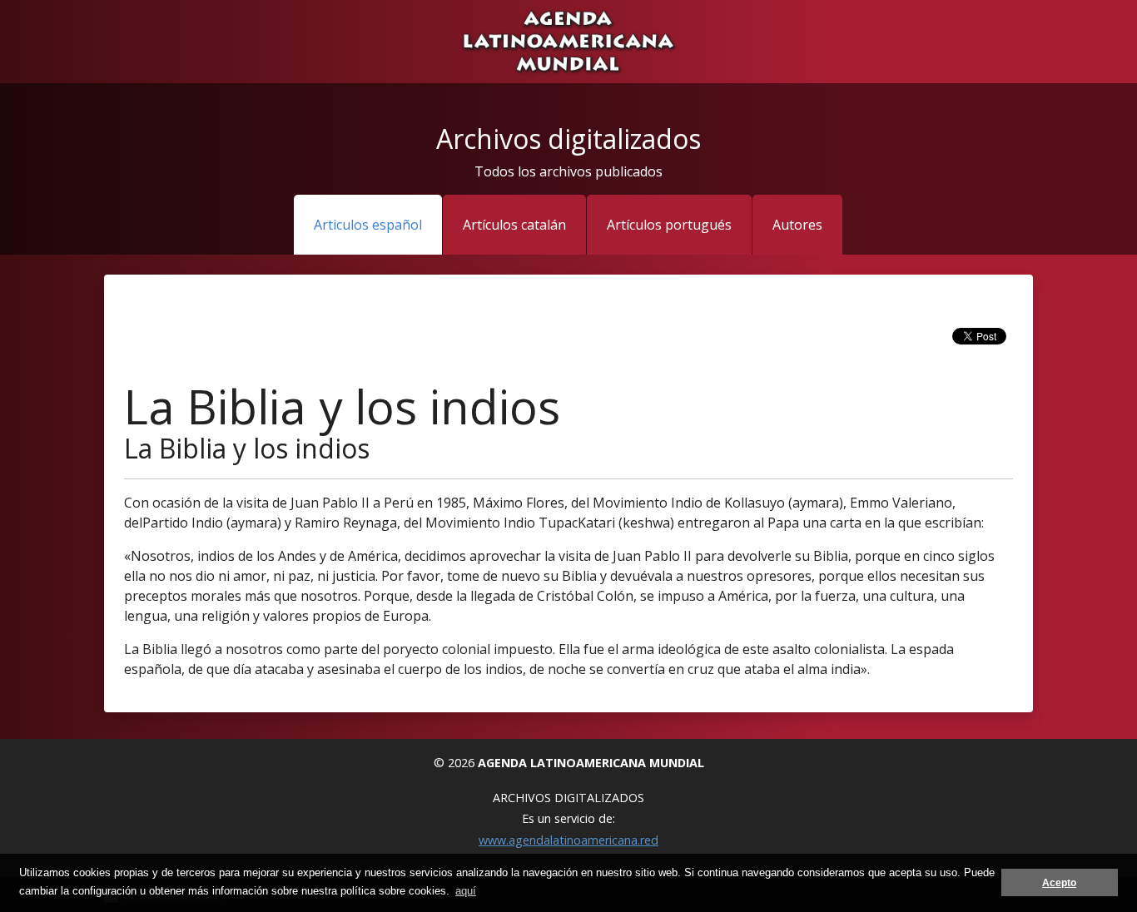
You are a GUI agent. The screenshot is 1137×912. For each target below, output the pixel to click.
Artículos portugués (669, 225)
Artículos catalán (514, 225)
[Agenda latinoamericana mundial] (568, 40)
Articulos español (368, 225)
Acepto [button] (1059, 882)
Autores (797, 225)
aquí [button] (465, 891)
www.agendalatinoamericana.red (568, 840)
